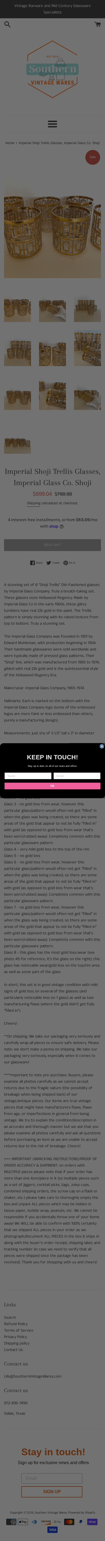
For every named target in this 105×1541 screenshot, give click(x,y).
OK (52, 785)
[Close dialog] (102, 746)
